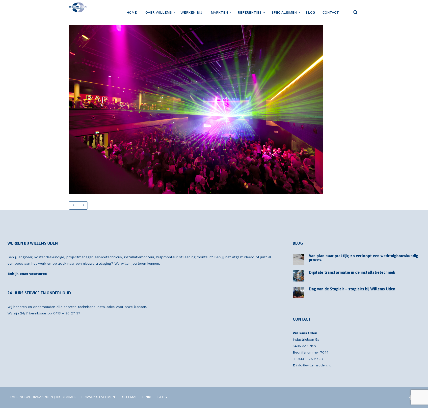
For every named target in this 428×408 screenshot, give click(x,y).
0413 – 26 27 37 (66, 313)
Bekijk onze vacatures (27, 274)
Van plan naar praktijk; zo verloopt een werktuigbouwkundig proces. (363, 258)
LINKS (147, 397)
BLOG (162, 397)
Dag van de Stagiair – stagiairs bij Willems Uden (352, 289)
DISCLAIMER (66, 397)
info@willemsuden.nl (313, 365)
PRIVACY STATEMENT (99, 397)
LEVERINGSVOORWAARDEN (30, 397)
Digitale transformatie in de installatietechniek (352, 272)
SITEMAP (129, 397)
